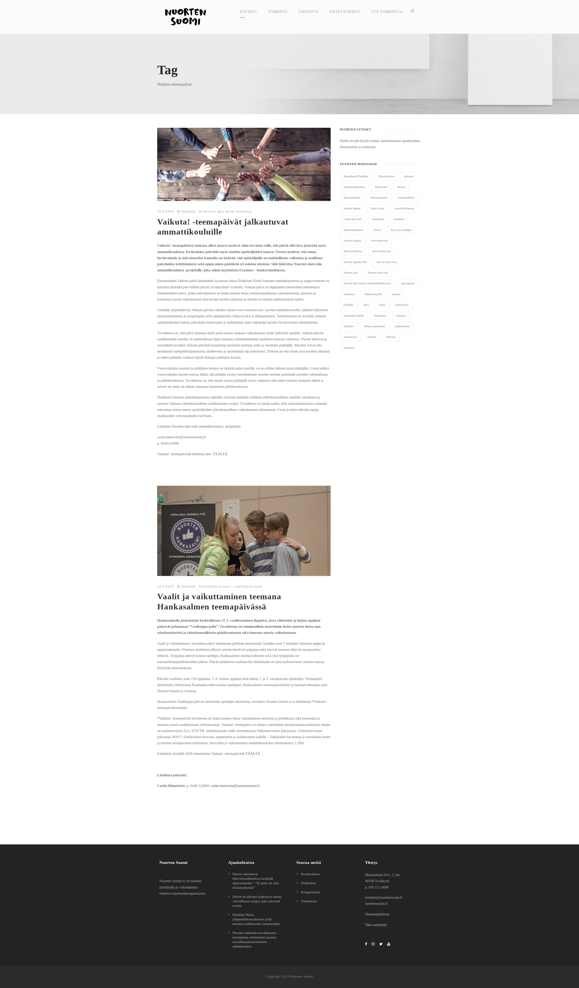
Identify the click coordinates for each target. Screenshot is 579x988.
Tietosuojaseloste (377, 914)
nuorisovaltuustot (381, 251)
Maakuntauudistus (353, 230)
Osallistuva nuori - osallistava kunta (233, 586)
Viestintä (189, 211)
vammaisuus (350, 337)
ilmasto (401, 187)
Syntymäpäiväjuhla (354, 315)
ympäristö (349, 347)
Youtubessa (309, 901)
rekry (366, 304)
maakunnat (378, 219)
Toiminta (278, 12)
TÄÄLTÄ (220, 454)
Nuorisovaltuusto (353, 251)
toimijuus (401, 315)
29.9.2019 (165, 211)
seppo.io (319, 643)
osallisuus (349, 294)
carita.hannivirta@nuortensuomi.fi (235, 786)
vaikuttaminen (402, 326)
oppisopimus (408, 283)
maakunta (399, 219)
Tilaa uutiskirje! (376, 925)
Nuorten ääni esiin (378, 272)
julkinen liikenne (352, 208)
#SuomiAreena (386, 176)
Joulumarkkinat (406, 197)
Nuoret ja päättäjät (401, 230)
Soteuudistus (402, 304)
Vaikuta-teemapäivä (374, 326)
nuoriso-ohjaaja (352, 240)
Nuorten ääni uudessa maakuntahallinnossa (367, 283)
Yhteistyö (391, 337)
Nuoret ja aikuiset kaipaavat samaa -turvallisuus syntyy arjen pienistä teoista (257, 901)
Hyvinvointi (381, 187)
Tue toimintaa (387, 12)
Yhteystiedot (345, 12)
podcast (396, 294)
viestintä (371, 337)
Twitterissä (308, 883)
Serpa (382, 304)
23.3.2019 (165, 586)
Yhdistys (309, 12)
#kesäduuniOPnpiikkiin (356, 176)
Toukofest (349, 326)
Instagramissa (310, 892)
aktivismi (409, 176)
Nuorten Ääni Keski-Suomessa (227, 211)
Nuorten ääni (351, 272)
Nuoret (377, 230)
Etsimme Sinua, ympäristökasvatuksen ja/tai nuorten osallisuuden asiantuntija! (256, 919)
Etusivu (248, 12)
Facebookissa (310, 874)
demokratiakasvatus (354, 187)
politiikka (348, 304)
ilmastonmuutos (379, 197)
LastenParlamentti (404, 208)
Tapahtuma (380, 315)
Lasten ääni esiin (353, 219)
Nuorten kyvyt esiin (387, 262)
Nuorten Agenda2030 (355, 262)
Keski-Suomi (377, 208)
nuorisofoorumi (379, 240)
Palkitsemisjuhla (373, 294)
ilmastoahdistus (352, 197)
